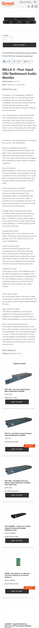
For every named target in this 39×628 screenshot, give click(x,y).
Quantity (5, 35)
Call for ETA (11, 350)
